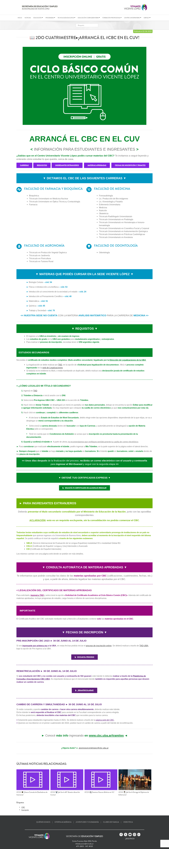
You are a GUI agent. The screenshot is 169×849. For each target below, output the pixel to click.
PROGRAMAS (50, 18)
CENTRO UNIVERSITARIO (132, 18)
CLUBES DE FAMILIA (111, 822)
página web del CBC (105, 720)
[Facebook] (121, 834)
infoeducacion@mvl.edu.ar (84, 843)
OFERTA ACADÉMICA (63, 822)
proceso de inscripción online (99, 646)
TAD (60, 365)
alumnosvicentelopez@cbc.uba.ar (94, 748)
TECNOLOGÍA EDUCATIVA (66, 18)
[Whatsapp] (138, 834)
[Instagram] (134, 834)
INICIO (20, 18)
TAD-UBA (143, 646)
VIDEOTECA (128, 822)
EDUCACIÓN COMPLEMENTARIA (88, 18)
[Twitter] (125, 834)
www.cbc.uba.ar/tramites (106, 735)
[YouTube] (130, 834)
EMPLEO (146, 18)
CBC (23, 807)
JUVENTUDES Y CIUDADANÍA (87, 822)
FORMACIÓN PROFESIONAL (111, 18)
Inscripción (25, 810)
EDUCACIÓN (37, 18)
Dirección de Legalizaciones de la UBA (127, 360)
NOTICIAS (28, 18)
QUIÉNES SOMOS (43, 822)
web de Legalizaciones (52, 368)
